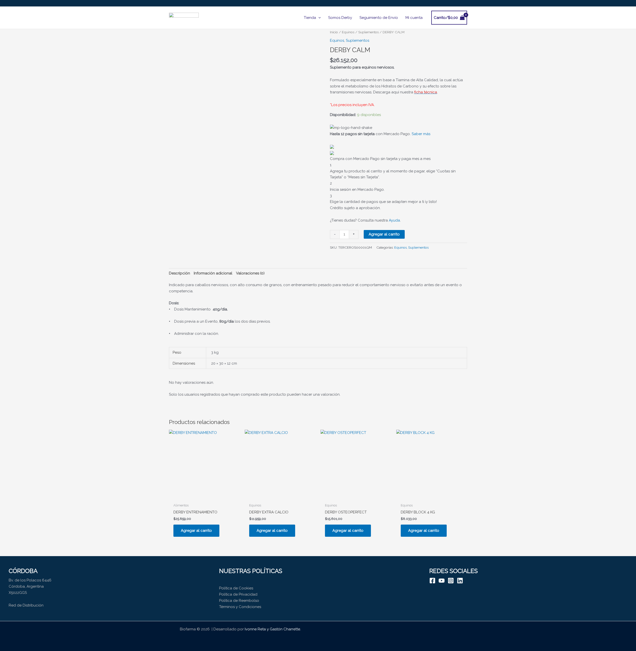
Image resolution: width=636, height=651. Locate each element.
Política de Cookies (236, 588)
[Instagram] (451, 580)
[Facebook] (432, 580)
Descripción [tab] (179, 273)
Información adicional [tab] (213, 273)
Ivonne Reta (255, 629)
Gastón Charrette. (285, 629)
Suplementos (368, 32)
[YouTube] (441, 580)
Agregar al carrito (384, 234)
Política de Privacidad (238, 594)
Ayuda (394, 220)
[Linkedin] (460, 580)
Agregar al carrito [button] (196, 530)
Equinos (348, 32)
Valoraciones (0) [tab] (250, 273)
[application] (318, 17)
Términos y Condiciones (240, 607)
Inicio (334, 32)
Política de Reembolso (239, 600)
